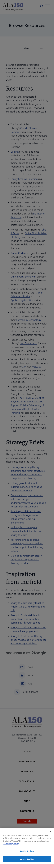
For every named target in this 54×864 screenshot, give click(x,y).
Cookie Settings (27, 851)
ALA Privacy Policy (11, 843)
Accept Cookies (27, 859)
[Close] (51, 831)
